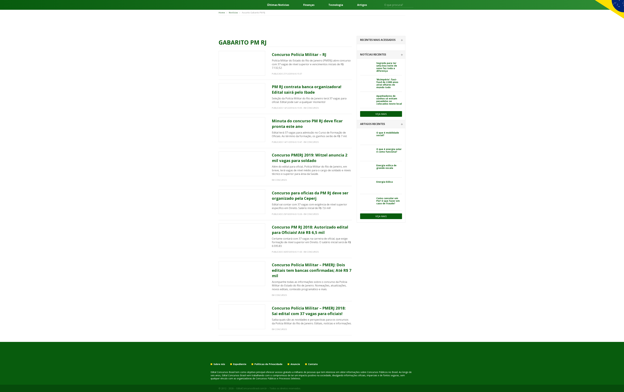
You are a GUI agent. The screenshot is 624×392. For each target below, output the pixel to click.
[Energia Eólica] (367, 186)
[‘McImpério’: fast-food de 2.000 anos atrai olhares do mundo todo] (367, 83)
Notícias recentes (373, 54)
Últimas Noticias (278, 5)
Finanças (308, 5)
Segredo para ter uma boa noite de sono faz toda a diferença (386, 66)
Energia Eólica (384, 181)
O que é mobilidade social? (387, 134)
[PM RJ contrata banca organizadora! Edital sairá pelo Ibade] (242, 95)
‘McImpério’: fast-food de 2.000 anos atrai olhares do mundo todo (387, 83)
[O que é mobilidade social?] (367, 136)
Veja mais (381, 113)
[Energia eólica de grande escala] (367, 169)
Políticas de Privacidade (268, 364)
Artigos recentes (372, 124)
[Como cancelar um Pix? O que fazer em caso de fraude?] (367, 202)
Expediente (239, 364)
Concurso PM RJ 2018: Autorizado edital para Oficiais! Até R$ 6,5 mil (310, 229)
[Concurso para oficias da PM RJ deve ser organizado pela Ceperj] (242, 201)
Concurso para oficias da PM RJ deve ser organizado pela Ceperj (310, 195)
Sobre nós (219, 364)
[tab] (381, 40)
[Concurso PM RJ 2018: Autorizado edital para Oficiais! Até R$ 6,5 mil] (242, 235)
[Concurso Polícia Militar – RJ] (242, 63)
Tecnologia (335, 5)
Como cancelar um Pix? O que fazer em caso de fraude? (388, 201)
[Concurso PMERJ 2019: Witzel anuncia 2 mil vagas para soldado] (242, 163)
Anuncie (295, 364)
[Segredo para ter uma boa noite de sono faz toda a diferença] (367, 67)
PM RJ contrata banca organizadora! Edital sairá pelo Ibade (306, 89)
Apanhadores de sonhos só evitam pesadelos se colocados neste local (389, 99)
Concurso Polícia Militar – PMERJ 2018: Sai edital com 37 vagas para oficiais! (309, 310)
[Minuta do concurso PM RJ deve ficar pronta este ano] (242, 129)
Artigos (362, 5)
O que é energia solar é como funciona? (389, 150)
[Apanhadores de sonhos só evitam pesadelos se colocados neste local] (367, 100)
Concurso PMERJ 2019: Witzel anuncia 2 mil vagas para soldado (309, 157)
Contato (313, 364)
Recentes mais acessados (378, 40)
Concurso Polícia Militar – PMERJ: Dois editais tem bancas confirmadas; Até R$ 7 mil (311, 270)
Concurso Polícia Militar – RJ (299, 54)
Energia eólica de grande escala (386, 166)
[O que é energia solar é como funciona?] (367, 153)
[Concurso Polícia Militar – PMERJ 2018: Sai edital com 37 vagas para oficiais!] (242, 316)
